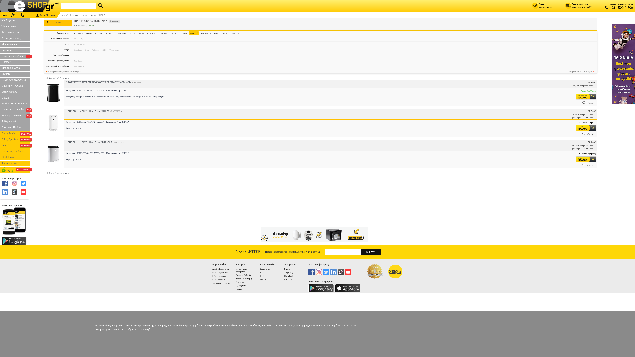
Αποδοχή (145, 329)
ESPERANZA (121, 33)
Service (287, 269)
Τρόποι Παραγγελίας (220, 272)
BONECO (109, 33)
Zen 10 (16, 145)
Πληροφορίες (103, 329)
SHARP (193, 33)
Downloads (288, 276)
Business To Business (244, 275)
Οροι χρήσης (241, 286)
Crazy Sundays (16, 133)
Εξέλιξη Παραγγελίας (220, 269)
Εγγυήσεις (288, 279)
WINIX (226, 33)
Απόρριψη (131, 329)
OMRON (183, 33)
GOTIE (132, 33)
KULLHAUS (163, 33)
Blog (262, 272)
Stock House (8, 157)
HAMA (141, 33)
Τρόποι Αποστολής (219, 279)
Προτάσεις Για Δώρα (12, 151)
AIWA (80, 33)
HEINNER (151, 33)
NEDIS (174, 33)
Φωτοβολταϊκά (9, 163)
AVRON (89, 33)
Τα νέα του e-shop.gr (244, 279)
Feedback (264, 279)
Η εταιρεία (240, 282)
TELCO (217, 33)
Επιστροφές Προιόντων (221, 283)
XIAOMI (235, 33)
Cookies (239, 289)
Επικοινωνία (265, 269)
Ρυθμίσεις (118, 329)
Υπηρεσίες (288, 272)
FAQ (262, 276)
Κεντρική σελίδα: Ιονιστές (59, 78)
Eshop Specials (16, 139)
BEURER (98, 33)
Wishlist (590, 103)
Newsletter (248, 251)
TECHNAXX (206, 33)
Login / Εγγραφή (47, 15)
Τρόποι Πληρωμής (219, 276)
